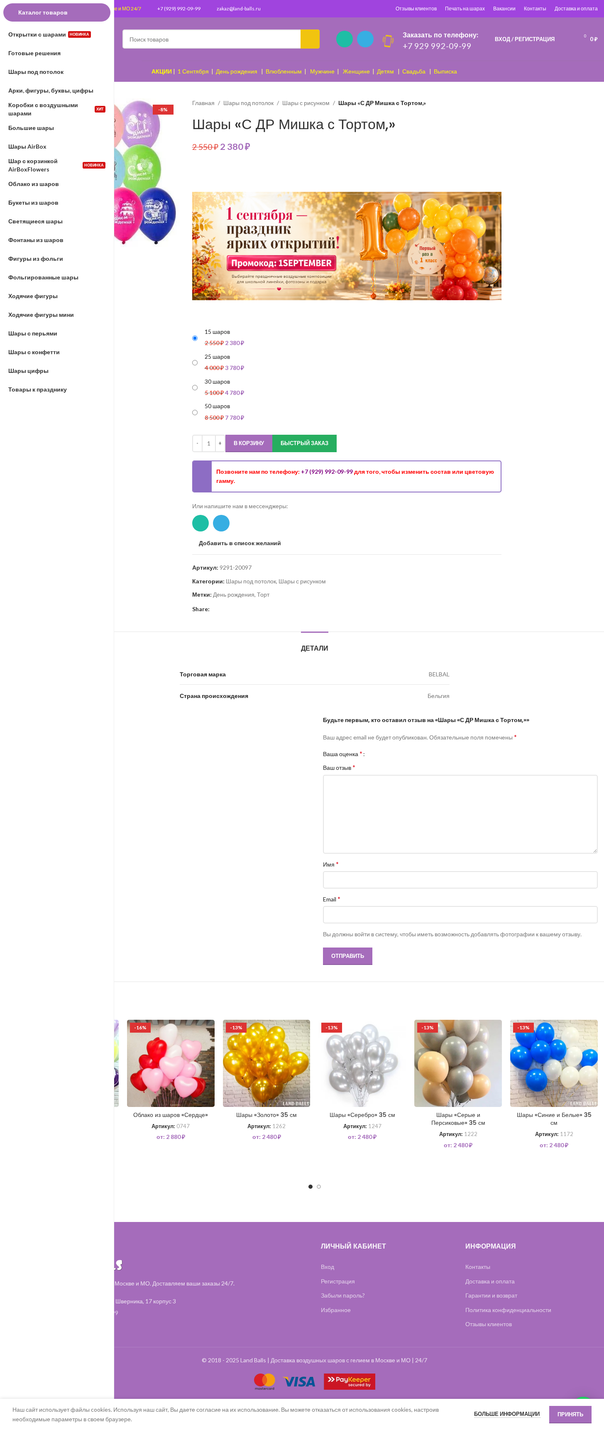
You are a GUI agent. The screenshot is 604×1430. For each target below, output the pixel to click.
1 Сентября (193, 71)
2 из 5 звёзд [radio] (380, 754)
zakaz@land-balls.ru (239, 8)
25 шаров (217, 356)
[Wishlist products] (566, 39)
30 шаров (217, 381)
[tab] (314, 644)
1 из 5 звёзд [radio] (374, 754)
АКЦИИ (162, 71)
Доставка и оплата (576, 8)
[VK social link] (244, 609)
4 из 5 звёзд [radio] (393, 754)
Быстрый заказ (304, 443)
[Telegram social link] (365, 39)
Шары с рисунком (306, 102)
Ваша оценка (342, 753)
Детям (385, 71)
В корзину (249, 443)
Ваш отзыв (339, 767)
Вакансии (504, 8)
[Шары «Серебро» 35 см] (362, 1063)
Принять (570, 1414)
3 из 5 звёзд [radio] (387, 754)
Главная (203, 102)
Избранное (336, 1309)
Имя (331, 864)
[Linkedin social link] (225, 609)
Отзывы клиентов (416, 8)
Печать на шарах (465, 8)
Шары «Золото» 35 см (266, 1115)
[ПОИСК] (310, 39)
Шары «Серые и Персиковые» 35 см (458, 1119)
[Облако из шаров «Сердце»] (171, 1063)
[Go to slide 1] (310, 1187)
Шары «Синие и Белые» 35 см (554, 1119)
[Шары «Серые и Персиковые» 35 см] (458, 1063)
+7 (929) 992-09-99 (179, 8)
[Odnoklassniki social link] (235, 609)
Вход (327, 1266)
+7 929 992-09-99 (437, 46)
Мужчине (322, 71)
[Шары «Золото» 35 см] (267, 1063)
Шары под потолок (248, 102)
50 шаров (217, 405)
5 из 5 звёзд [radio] (399, 754)
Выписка (445, 71)
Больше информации (507, 1413)
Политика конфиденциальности (508, 1309)
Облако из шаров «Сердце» (170, 1115)
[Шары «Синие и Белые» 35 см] (554, 1063)
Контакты (535, 8)
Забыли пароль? (343, 1295)
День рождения (236, 71)
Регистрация (338, 1281)
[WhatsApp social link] (344, 39)
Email (331, 899)
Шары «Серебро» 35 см (362, 1115)
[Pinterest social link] (215, 609)
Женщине (356, 71)
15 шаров (217, 331)
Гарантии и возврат (491, 1295)
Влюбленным (284, 71)
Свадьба (413, 71)
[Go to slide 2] (319, 1187)
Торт (263, 594)
